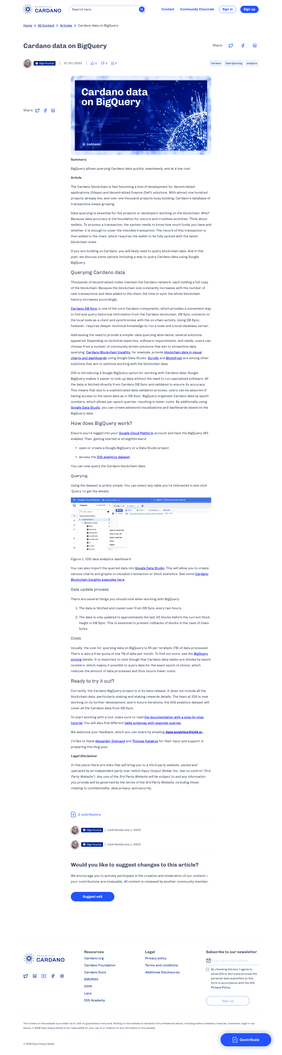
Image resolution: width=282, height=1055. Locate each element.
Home (27, 25)
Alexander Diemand (110, 741)
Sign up (249, 9)
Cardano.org (94, 958)
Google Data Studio (85, 407)
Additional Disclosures (162, 972)
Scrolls (153, 358)
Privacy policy (155, 958)
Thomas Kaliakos (145, 741)
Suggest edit (92, 897)
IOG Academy (94, 1000)
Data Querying (234, 63)
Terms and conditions (161, 965)
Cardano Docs (95, 972)
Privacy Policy (220, 987)
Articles (66, 25)
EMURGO (91, 979)
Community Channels (197, 9)
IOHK (88, 986)
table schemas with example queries (152, 723)
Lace (88, 993)
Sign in (227, 9)
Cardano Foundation (99, 965)
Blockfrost (174, 358)
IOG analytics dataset (113, 457)
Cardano (216, 63)
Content (167, 9)
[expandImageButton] (205, 149)
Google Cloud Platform (136, 433)
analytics (252, 63)
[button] (246, 1040)
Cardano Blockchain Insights (108, 352)
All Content (46, 25)
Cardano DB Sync (84, 309)
